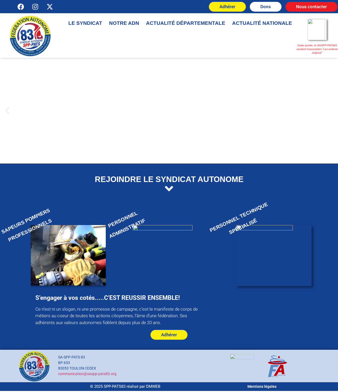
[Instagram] (35, 6)
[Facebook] (20, 6)
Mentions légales (261, 386)
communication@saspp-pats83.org (87, 374)
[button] (7, 110)
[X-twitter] (49, 6)
